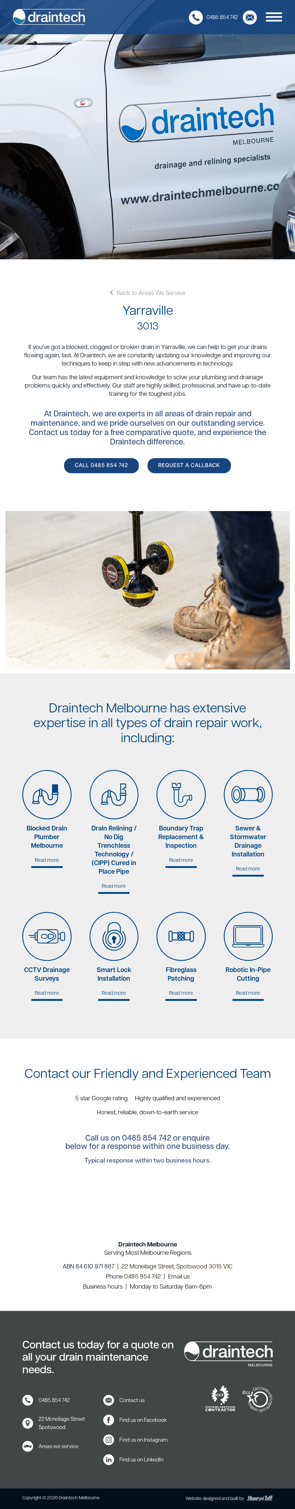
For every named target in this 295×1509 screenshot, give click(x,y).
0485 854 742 (146, 1138)
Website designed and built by (215, 1499)
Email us (179, 1277)
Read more (47, 819)
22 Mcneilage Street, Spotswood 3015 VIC (177, 1267)
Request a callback (189, 466)
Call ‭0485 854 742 (101, 466)
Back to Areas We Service (151, 293)
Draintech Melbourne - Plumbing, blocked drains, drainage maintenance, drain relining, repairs (49, 17)
